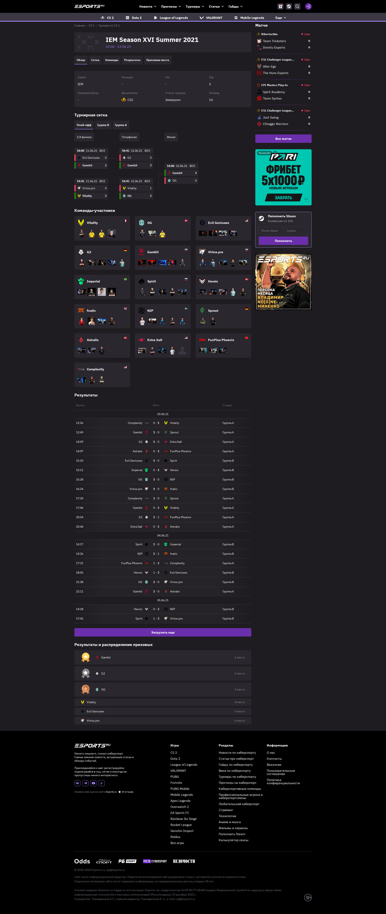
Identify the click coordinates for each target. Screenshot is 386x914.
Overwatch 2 (179, 806)
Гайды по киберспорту (236, 764)
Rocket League (181, 824)
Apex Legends (180, 800)
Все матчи (283, 139)
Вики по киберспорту (235, 770)
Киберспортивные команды (240, 788)
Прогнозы (169, 6)
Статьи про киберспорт (236, 758)
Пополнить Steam (232, 834)
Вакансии (274, 764)
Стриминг (226, 809)
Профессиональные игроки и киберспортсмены (241, 796)
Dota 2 (175, 758)
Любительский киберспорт (239, 803)
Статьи (214, 6)
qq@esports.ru (115, 870)
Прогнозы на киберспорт (238, 782)
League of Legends (183, 764)
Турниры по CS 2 (109, 25)
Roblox (175, 836)
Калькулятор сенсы (233, 840)
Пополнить (283, 241)
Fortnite (176, 782)
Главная (79, 25)
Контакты (274, 758)
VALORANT (178, 770)
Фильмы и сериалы (233, 828)
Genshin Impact (182, 830)
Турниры (193, 6)
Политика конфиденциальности (283, 781)
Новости (145, 6)
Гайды (234, 6)
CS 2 (91, 25)
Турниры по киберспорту (237, 776)
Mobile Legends (181, 794)
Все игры (177, 842)
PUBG (174, 776)
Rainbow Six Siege (183, 818)
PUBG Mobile (179, 788)
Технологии (227, 816)
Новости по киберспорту (237, 752)
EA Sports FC (179, 812)
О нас (271, 752)
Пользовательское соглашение (281, 772)
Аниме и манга (230, 822)
